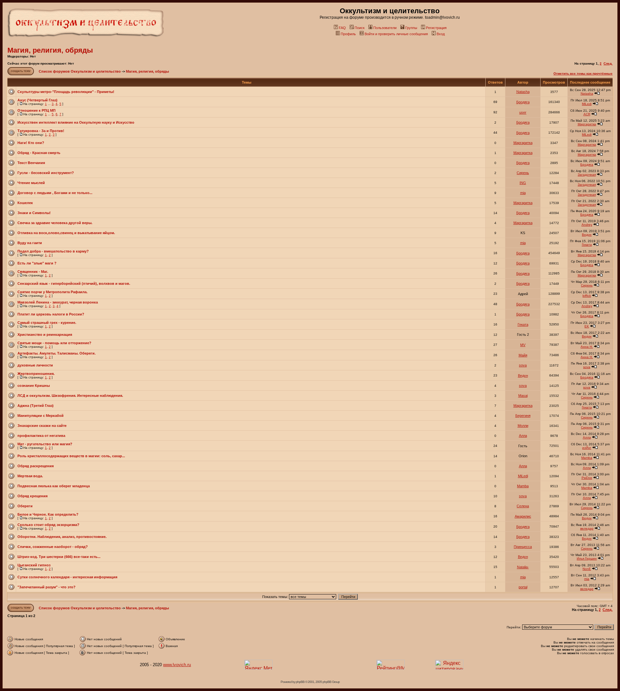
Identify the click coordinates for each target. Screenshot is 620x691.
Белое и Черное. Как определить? (47, 514)
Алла (523, 436)
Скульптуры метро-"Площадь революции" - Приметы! (65, 92)
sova (523, 365)
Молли (523, 426)
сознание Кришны (33, 385)
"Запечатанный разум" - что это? (46, 587)
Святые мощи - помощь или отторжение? (54, 343)
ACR (587, 114)
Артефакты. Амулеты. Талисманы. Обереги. (56, 353)
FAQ (342, 28)
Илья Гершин (587, 558)
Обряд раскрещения (35, 466)
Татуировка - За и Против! (40, 131)
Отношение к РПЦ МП (36, 110)
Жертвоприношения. (36, 374)
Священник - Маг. (32, 271)
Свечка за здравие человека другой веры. (54, 223)
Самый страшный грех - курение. (46, 323)
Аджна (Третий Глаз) (35, 405)
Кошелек (25, 203)
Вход (441, 34)
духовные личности (35, 365)
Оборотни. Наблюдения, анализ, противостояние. (62, 537)
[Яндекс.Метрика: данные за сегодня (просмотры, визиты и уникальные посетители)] (258, 665)
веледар (587, 528)
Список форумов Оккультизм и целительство (80, 71)
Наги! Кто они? (30, 143)
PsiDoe (587, 478)
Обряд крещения (32, 496)
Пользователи (385, 28)
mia (523, 193)
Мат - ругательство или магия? (44, 444)
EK (586, 326)
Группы (411, 28)
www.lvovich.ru (177, 664)
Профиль (348, 34)
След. (608, 63)
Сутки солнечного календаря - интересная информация (67, 577)
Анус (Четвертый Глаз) (37, 100)
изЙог (586, 447)
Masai (523, 395)
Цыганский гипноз (33, 565)
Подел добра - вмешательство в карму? (53, 251)
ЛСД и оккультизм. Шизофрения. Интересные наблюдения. (70, 395)
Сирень (523, 173)
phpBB (300, 682)
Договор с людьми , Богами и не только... (54, 193)
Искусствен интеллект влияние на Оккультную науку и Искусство (75, 122)
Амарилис (523, 516)
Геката (587, 244)
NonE (587, 569)
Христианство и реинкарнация (44, 334)
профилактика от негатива (41, 436)
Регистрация (436, 28)
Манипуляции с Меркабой (40, 416)
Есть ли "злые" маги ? (37, 263)
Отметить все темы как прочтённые (583, 73)
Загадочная (587, 174)
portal (523, 587)
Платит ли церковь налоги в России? (50, 314)
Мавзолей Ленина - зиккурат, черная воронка (57, 302)
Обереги (25, 506)
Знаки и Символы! (34, 213)
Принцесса (523, 547)
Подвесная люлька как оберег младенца (53, 486)
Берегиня (523, 416)
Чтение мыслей (31, 183)
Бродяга (523, 102)
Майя (523, 355)
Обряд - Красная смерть (38, 153)
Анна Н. (587, 346)
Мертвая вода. (30, 476)
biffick (587, 295)
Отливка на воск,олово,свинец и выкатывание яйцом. (66, 233)
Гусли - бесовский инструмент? (45, 173)
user (522, 112)
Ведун (587, 234)
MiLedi (587, 104)
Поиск (360, 28)
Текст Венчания (31, 163)
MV (522, 345)
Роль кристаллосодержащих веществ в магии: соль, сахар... (71, 456)
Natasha (523, 92)
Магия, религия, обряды (50, 50)
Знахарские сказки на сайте (42, 426)
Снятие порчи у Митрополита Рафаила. (52, 292)
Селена (523, 506)
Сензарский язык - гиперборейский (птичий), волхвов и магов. (73, 283)
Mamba (586, 457)
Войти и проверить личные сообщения (396, 34)
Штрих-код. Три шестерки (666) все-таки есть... (58, 557)
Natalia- (523, 567)
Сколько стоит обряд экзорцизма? (48, 525)
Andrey (587, 224)
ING (523, 183)
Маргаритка (587, 124)
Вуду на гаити (29, 243)
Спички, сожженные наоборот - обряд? (52, 547)
